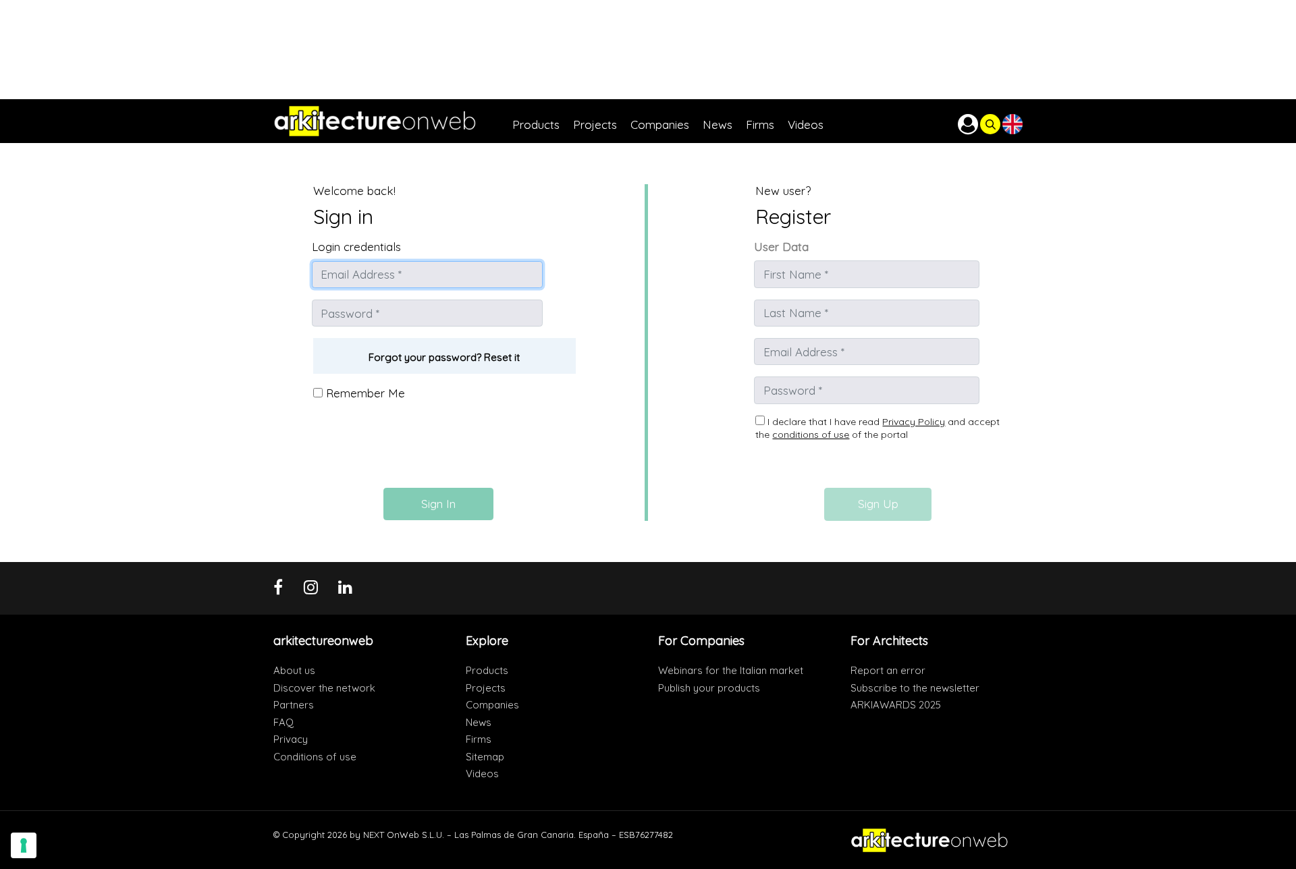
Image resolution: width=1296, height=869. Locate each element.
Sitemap (485, 756)
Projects (486, 687)
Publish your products (709, 687)
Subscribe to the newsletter (914, 687)
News (478, 722)
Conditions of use (314, 756)
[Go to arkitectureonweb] (392, 121)
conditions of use (810, 434)
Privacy (290, 739)
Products (487, 670)
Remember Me (364, 393)
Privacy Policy (913, 422)
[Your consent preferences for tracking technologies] (23, 845)
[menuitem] (542, 121)
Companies (492, 704)
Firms (478, 739)
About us (294, 670)
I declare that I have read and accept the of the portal (877, 428)
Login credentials (356, 247)
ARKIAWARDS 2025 (895, 704)
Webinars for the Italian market (730, 670)
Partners (293, 704)
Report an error (887, 670)
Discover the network (324, 687)
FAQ (283, 722)
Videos (482, 773)
